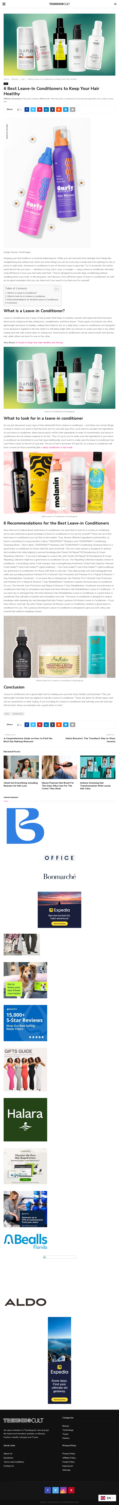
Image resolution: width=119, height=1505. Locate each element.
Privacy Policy (68, 1453)
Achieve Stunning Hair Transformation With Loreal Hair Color (95, 785)
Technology (67, 1430)
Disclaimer (8, 1457)
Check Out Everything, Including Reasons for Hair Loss (21, 784)
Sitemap (66, 1470)
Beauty (65, 1426)
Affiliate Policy (69, 1457)
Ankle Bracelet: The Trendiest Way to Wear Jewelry (90, 740)
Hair (5, 84)
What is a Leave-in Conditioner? (22, 293)
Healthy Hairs (18, 714)
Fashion (66, 1438)
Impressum (67, 1466)
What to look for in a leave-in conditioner (26, 296)
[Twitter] (55, 1490)
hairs (7, 714)
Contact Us (9, 1466)
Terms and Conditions (14, 1462)
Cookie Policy (68, 1462)
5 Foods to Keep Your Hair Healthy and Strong (39, 342)
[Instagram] (63, 1490)
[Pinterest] (71, 1490)
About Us (8, 1453)
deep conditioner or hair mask (57, 447)
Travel (65, 1434)
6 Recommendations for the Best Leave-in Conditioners (32, 299)
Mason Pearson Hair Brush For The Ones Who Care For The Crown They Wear (58, 785)
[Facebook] (48, 1490)
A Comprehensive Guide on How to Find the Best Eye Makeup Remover (28, 740)
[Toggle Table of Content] (55, 288)
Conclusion (12, 302)
